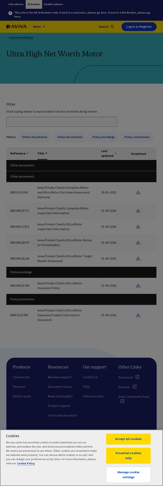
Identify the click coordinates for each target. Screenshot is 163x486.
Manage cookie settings (128, 474)
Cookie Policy (26, 463)
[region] (81, 458)
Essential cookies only (128, 455)
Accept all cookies (128, 439)
